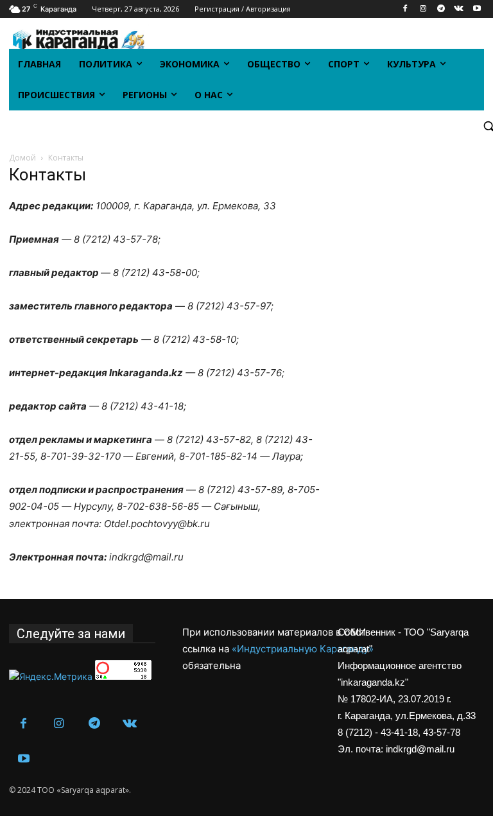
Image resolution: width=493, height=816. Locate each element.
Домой (22, 157)
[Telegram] (441, 9)
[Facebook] (405, 9)
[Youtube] (476, 9)
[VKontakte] (458, 9)
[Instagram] (423, 9)
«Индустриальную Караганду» (303, 649)
